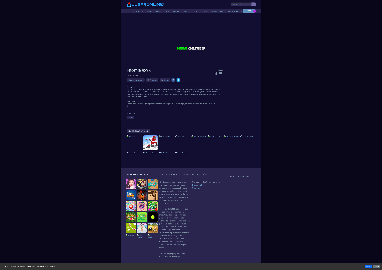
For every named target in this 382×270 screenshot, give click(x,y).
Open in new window (136, 80)
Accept (368, 266)
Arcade (130, 117)
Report (166, 80)
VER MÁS (248, 10)
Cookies (196, 188)
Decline (376, 266)
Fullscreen (153, 80)
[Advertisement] (191, 30)
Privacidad (197, 185)
